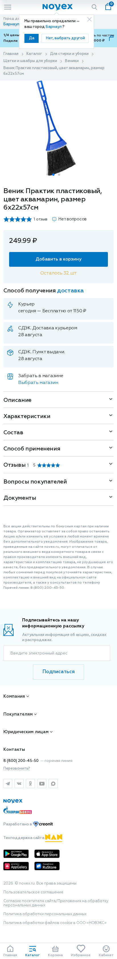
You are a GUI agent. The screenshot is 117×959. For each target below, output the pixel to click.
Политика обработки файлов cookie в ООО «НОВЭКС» (54, 923)
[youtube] (41, 783)
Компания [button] (14, 696)
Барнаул (54, 27)
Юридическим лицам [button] (26, 732)
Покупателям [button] (18, 714)
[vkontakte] (19, 783)
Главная (10, 54)
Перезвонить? (16, 768)
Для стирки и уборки (69, 54)
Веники (72, 61)
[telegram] (7, 783)
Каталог (34, 54)
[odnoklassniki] (30, 783)
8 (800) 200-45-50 (21, 761)
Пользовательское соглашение (33, 892)
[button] (53, 174)
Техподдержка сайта (24, 838)
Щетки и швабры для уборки (30, 61)
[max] (53, 783)
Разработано (18, 824)
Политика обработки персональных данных (45, 914)
